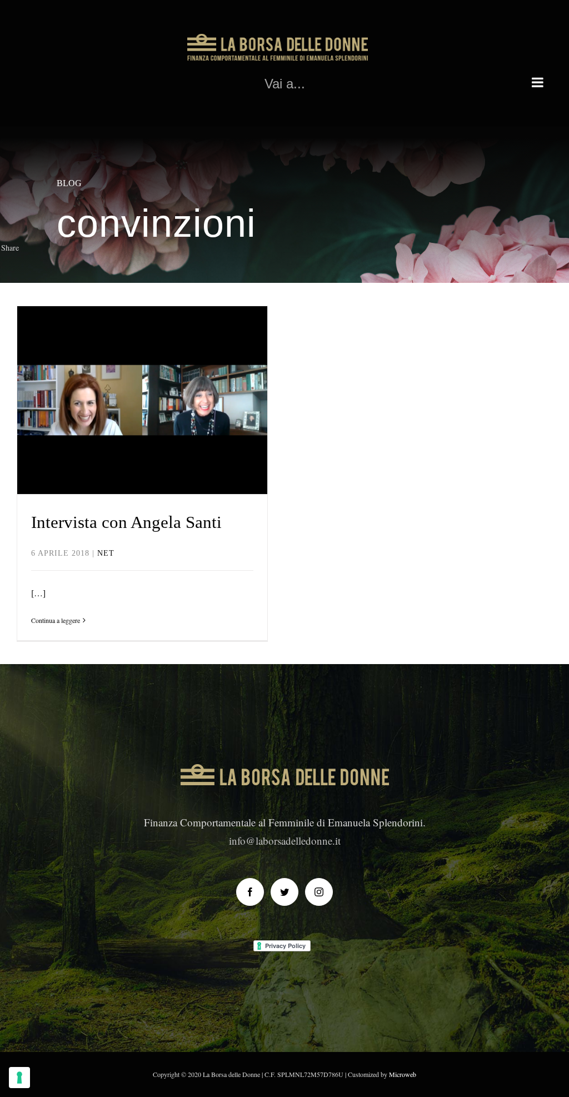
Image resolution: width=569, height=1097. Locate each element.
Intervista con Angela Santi (142, 379)
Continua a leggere (55, 620)
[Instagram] (319, 892)
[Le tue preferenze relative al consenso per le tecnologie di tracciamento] (19, 1077)
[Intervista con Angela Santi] (142, 400)
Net (142, 424)
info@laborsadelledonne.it (285, 840)
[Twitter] (284, 892)
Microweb (402, 1074)
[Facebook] (250, 892)
